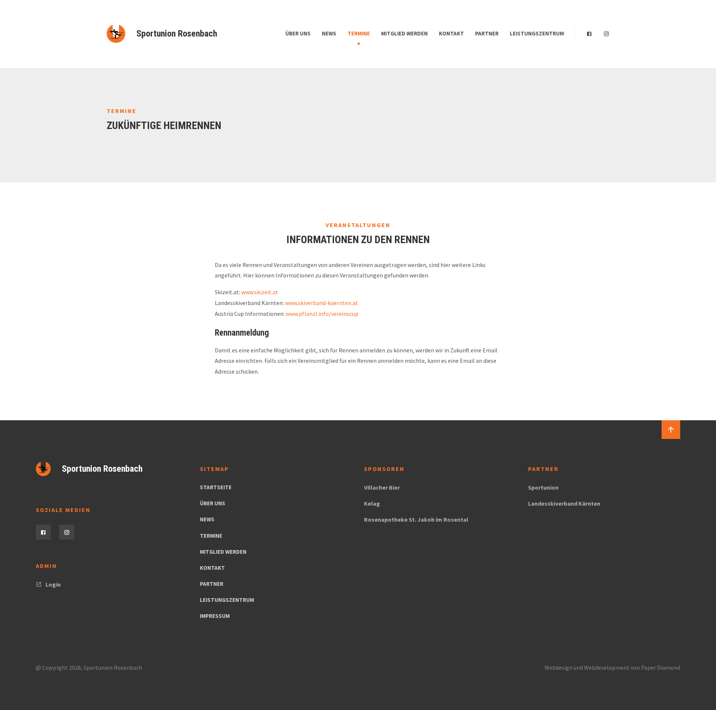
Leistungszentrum (537, 33)
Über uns (298, 33)
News (329, 33)
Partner (487, 33)
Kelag (372, 503)
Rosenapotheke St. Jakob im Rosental (416, 519)
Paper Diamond (660, 667)
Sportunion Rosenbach (176, 33)
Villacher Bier (382, 487)
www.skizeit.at (259, 292)
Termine (359, 33)
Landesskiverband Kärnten (564, 503)
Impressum (215, 615)
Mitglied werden (404, 33)
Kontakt (451, 33)
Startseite (216, 487)
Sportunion (543, 487)
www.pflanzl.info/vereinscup (322, 313)
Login (53, 584)
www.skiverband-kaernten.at (321, 303)
